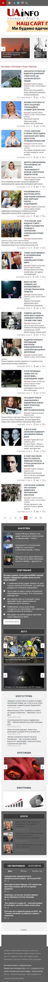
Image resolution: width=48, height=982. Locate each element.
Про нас (6, 974)
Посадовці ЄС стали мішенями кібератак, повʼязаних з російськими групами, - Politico (27, 547)
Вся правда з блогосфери (11, 67)
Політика (25, 950)
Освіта (37, 953)
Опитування (24, 570)
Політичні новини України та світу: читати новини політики (34, 86)
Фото (24, 631)
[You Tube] (22, 3)
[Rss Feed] (9, 3)
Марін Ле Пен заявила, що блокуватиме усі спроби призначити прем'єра (34, 287)
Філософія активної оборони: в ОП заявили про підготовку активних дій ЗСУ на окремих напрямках (23, 887)
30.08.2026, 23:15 (13, 727)
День (10, 871)
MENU (3, 3)
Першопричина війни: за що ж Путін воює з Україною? (29, 846)
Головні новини (16, 950)
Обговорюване (16, 866)
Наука (26, 953)
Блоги (24, 816)
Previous (2, 49)
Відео (30, 956)
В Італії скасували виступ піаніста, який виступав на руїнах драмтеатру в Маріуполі (34, 461)
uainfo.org (29, 968)
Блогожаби (24, 753)
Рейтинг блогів (27, 959)
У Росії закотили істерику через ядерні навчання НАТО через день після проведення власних (34, 136)
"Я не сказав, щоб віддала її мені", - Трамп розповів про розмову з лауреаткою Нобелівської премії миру (34, 228)
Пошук (24, 67)
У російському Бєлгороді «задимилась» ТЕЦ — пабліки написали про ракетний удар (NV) (24, 722)
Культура (19, 953)
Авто (5, 956)
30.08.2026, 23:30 (13, 717)
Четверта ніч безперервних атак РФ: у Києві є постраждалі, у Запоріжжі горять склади (21, 688)
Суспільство (33, 950)
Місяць (24, 871)
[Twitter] (17, 3)
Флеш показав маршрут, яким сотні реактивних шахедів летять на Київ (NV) (23, 731)
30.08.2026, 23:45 (13, 708)
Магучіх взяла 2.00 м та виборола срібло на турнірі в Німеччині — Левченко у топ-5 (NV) (24, 712)
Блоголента (17, 959)
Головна (6, 950)
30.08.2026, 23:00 (13, 734)
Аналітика (24, 528)
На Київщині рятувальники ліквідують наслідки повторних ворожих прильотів (21, 658)
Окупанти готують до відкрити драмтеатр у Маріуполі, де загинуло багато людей (34, 76)
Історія (31, 953)
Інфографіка (24, 788)
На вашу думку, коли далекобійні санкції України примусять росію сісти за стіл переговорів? (23, 577)
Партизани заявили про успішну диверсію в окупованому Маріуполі (34, 490)
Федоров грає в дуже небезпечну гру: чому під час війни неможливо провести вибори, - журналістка (29, 559)
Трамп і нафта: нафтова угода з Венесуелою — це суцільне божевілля (28, 824)
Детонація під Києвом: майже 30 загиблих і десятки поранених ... (14, 54)
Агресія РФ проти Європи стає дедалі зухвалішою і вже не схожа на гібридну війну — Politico (29, 536)
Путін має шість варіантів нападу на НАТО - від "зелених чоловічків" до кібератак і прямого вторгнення (22, 913)
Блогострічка (24, 696)
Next (45, 49)
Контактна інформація (18, 974)
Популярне (34, 866)
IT (9, 956)
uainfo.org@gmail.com (34, 974)
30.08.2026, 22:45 (13, 746)
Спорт (21, 956)
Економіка (7, 953)
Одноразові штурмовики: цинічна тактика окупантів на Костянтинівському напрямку (29, 835)
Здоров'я (14, 956)
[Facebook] (13, 3)
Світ (13, 953)
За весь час (37, 871)
